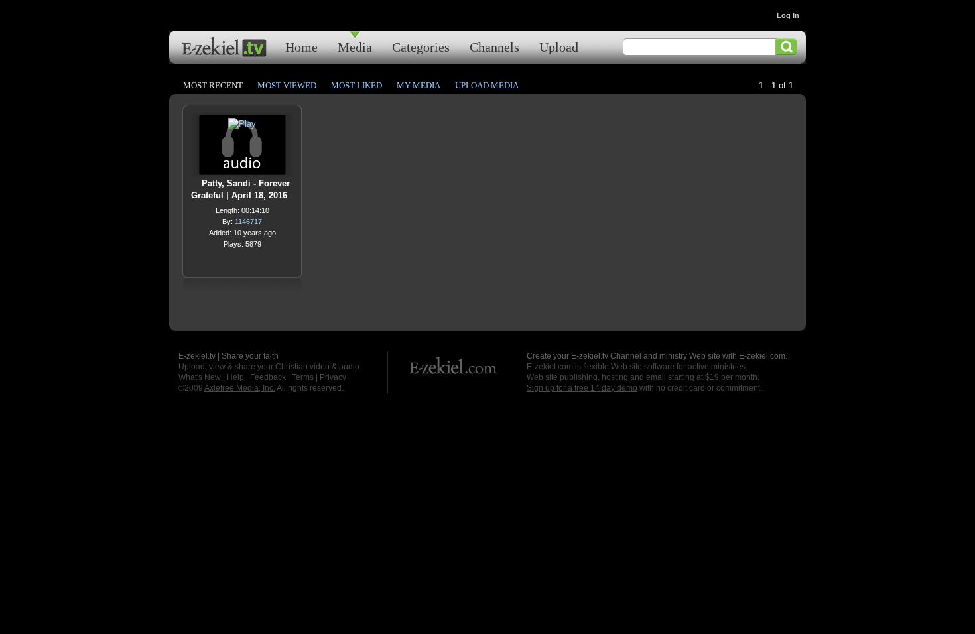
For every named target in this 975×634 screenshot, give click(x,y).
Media (355, 47)
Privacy (333, 377)
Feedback (268, 377)
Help (235, 377)
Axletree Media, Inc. (239, 388)
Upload (558, 47)
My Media (418, 85)
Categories (421, 47)
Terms (303, 377)
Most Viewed (286, 85)
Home (301, 47)
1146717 (248, 221)
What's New (199, 377)
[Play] (242, 127)
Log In (788, 15)
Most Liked (356, 85)
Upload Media (487, 85)
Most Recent (213, 85)
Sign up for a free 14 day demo (582, 388)
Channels (494, 47)
